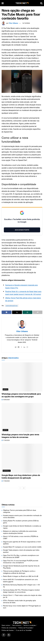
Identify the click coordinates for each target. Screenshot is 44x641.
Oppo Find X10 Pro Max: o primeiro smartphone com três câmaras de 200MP (21, 556)
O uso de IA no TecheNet (24, 630)
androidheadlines (12, 305)
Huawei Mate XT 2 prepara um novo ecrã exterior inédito (22, 547)
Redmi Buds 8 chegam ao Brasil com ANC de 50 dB (20, 576)
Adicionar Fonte (22, 230)
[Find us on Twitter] (9, 635)
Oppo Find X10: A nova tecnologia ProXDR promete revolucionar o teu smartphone (20, 561)
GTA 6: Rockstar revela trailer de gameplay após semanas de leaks (19, 601)
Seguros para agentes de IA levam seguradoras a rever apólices (22, 543)
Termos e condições (29, 625)
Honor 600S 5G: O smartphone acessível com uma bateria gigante (20, 580)
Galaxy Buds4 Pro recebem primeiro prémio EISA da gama (21, 522)
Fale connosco (16, 625)
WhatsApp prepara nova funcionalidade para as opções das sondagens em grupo (21, 395)
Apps (5, 389)
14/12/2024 (26, 23)
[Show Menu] (3, 3)
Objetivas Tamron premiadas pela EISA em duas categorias (19, 511)
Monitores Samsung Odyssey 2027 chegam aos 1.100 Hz (21, 586)
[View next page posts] (24, 487)
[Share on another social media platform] (37, 312)
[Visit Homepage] (22, 3)
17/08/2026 (6, 440)
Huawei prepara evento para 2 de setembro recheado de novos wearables (22, 516)
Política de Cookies (8, 630)
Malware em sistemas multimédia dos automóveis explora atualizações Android (20, 532)
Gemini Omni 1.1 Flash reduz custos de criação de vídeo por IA (22, 596)
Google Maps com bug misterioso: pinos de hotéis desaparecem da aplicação (21, 476)
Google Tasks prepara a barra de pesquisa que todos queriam (21, 551)
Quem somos (6, 625)
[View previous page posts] (20, 487)
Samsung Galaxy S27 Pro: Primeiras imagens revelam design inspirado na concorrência (21, 591)
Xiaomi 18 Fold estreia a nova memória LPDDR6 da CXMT (20, 537)
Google (6, 471)
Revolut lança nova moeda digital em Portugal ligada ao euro (22, 607)
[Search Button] (41, 3)
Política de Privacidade (25, 628)
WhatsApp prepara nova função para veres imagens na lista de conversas (20, 436)
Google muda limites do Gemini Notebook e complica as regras (22, 527)
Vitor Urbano (13, 23)
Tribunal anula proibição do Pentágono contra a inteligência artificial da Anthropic (19, 572)
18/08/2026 (6, 399)
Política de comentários (9, 628)
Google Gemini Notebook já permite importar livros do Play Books (21, 567)
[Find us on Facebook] (4, 635)
